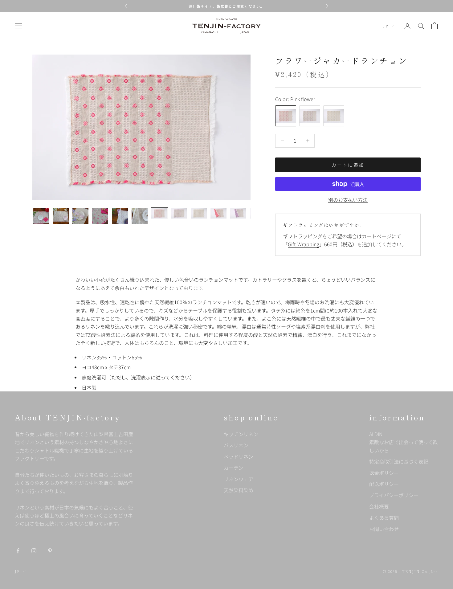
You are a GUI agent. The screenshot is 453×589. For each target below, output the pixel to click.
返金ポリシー (384, 473)
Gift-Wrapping (303, 244)
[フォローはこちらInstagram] (34, 551)
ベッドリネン (238, 456)
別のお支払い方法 (348, 199)
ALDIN (403, 442)
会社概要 (379, 506)
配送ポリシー (384, 484)
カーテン (233, 467)
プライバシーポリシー (393, 495)
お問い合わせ (384, 529)
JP (385, 25)
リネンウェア (238, 479)
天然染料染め (238, 490)
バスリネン (236, 445)
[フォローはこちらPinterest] (50, 551)
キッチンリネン (241, 434)
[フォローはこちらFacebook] (18, 551)
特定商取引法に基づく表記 (398, 461)
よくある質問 (384, 517)
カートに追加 (348, 165)
